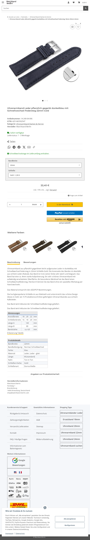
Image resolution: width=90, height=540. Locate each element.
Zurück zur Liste (14, 17)
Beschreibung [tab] (13, 262)
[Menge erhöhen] (40, 204)
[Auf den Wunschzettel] (78, 26)
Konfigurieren (70, 525)
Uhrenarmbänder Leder (71, 413)
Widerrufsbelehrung (44, 439)
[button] (68, 2)
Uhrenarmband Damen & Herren (30, 124)
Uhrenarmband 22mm (71, 432)
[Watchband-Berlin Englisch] (16, 472)
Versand (53, 190)
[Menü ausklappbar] (3, 1)
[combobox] (45, 165)
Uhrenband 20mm (71, 426)
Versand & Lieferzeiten (19, 426)
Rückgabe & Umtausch (19, 413)
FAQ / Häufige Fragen (18, 439)
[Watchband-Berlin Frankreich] (21, 472)
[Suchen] (85, 8)
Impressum (9, 533)
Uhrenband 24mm (71, 439)
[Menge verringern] (9, 204)
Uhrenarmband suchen (71, 445)
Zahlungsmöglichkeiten (19, 420)
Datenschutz (20, 533)
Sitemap (39, 426)
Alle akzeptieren (70, 519)
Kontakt (13, 433)
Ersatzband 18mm (71, 419)
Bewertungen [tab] (29, 262)
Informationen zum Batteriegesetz (18, 447)
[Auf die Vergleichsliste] (72, 26)
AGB (38, 420)
